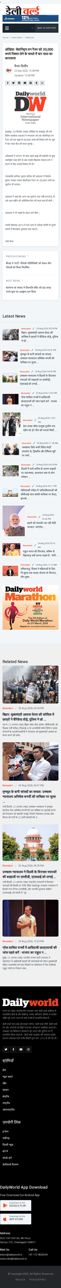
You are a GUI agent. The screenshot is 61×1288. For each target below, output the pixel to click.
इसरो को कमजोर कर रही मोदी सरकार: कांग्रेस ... (41, 525)
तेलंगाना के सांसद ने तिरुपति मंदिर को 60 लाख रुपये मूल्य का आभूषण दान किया (28, 290)
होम (4, 1070)
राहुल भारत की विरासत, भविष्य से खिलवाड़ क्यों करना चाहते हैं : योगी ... (40, 553)
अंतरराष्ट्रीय (9, 1110)
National (30, 37)
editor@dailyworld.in (11, 1255)
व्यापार (6, 1090)
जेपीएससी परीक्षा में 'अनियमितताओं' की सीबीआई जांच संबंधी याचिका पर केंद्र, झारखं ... (39, 494)
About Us (20, 1279)
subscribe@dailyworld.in (13, 1259)
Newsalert (17, 37)
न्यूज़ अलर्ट (8, 1077)
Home (5, 37)
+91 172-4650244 (38, 1255)
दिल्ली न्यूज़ (8, 1145)
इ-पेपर (5, 1132)
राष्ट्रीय (6, 1103)
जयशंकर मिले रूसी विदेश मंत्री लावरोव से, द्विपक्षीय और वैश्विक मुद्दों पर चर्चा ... (39, 451)
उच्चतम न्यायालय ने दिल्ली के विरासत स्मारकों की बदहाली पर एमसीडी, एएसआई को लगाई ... (38, 380)
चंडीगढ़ (6, 1138)
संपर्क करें (7, 1158)
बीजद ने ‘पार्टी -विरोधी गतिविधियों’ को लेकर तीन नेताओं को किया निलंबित (28, 265)
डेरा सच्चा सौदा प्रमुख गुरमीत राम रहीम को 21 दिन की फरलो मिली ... (40, 428)
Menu (8, 28)
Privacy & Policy (37, 1279)
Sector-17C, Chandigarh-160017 (17, 1242)
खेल (4, 1083)
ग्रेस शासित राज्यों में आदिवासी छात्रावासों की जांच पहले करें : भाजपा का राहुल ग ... (39, 401)
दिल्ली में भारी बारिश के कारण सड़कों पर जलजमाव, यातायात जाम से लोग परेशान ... (38, 473)
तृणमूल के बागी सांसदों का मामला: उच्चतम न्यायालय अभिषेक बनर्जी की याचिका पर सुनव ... (37, 358)
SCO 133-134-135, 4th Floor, (15, 1238)
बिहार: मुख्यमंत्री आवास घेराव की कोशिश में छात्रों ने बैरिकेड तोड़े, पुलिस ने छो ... (39, 337)
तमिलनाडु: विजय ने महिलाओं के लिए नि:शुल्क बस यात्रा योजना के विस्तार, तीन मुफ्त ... (38, 573)
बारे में (5, 1151)
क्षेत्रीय (6, 1097)
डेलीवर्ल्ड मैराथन (10, 1165)
